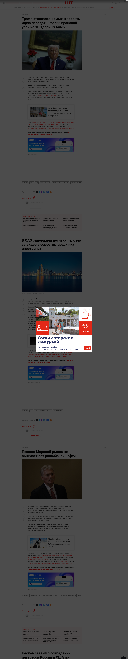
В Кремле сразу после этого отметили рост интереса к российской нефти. (50, 564)
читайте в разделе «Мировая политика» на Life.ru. (44, 570)
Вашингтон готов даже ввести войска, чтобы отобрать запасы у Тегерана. (51, 129)
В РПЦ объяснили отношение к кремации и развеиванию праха (32, 220)
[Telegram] (44, 191)
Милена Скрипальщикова (34, 382)
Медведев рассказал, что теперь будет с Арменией (70, 226)
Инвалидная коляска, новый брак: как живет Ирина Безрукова (31, 655)
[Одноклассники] (51, 191)
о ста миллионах (62, 561)
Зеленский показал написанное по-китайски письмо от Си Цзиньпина (50, 227)
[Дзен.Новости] (36, 191)
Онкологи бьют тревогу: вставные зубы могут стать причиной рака (51, 655)
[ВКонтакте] (47, 191)
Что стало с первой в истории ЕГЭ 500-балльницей (71, 219)
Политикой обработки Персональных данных (50, 7)
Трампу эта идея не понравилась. (46, 95)
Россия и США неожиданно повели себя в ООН (50, 219)
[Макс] (40, 191)
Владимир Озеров (33, 154)
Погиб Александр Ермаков (30, 225)
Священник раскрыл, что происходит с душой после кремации (70, 655)
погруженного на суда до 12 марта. (39, 559)
